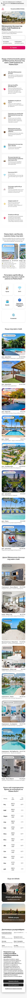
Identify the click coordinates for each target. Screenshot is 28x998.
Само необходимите (13, 985)
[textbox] (7, 43)
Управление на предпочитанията (13, 988)
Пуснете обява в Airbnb (17, 9)
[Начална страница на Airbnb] (3, 9)
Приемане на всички (13, 981)
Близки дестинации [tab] (7, 932)
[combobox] (13, 38)
